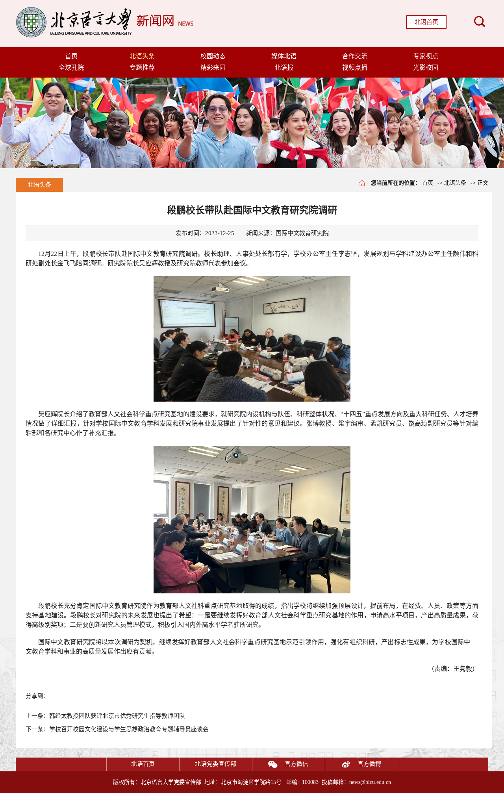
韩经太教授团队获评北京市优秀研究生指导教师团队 (117, 716)
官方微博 (369, 764)
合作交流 (354, 56)
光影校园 (425, 67)
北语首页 (426, 22)
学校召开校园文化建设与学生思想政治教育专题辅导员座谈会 (129, 729)
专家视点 (425, 56)
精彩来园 (213, 67)
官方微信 (296, 764)
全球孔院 (71, 67)
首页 (71, 56)
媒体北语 (283, 56)
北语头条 (142, 56)
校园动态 (213, 56)
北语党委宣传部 (215, 764)
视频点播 (354, 67)
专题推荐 (142, 67)
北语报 (283, 67)
